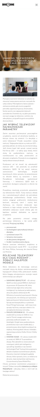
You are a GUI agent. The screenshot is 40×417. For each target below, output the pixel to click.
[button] (36, 4)
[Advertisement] (20, 30)
